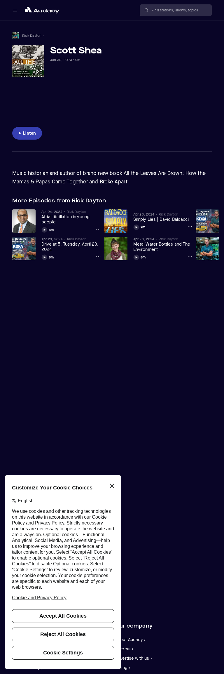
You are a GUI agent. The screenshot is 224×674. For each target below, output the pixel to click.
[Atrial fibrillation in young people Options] (98, 229)
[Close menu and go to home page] (42, 10)
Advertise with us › (133, 658)
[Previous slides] (195, 200)
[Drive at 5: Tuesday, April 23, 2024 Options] (98, 256)
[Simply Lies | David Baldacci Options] (189, 226)
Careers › (124, 649)
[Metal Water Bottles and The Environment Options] (189, 256)
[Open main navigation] (15, 10)
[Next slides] (206, 200)
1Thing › (122, 667)
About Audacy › (130, 639)
